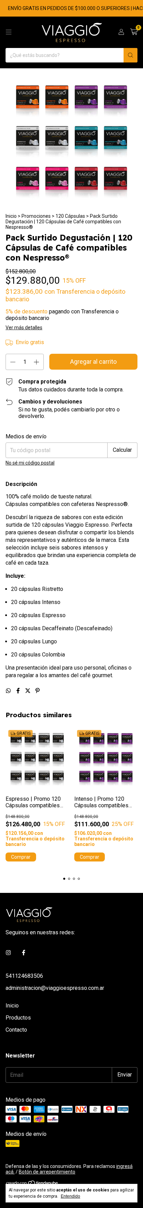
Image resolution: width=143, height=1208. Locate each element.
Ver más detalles (24, 327)
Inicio (11, 216)
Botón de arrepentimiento (47, 1172)
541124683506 (24, 976)
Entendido (70, 1196)
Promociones (36, 216)
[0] (133, 32)
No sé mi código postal (30, 463)
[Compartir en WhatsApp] (9, 691)
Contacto (16, 1029)
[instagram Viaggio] (8, 952)
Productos (18, 1017)
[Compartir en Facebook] (18, 691)
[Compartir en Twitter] (28, 691)
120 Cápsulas (70, 216)
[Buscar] (130, 55)
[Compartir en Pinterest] (37, 691)
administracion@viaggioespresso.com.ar (55, 988)
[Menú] (9, 32)
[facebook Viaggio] (23, 952)
